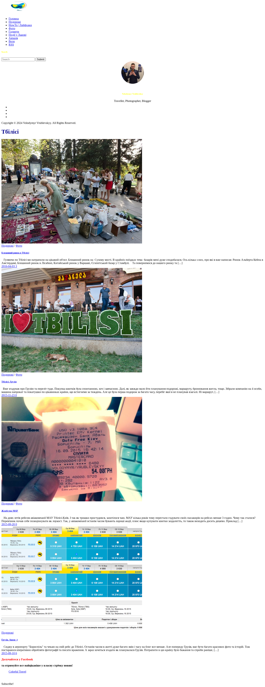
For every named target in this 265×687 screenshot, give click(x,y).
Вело (12, 41)
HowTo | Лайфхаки (20, 25)
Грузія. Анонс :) (9, 639)
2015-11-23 (8, 395)
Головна (14, 18)
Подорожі (15, 21)
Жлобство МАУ (9, 510)
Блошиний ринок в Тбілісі (15, 252)
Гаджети (14, 31)
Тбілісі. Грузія (9, 381)
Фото (12, 28)
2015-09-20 (8, 524)
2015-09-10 (8, 653)
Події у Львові (17, 34)
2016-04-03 (8, 266)
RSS (11, 44)
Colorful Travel (17, 671)
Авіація (13, 38)
